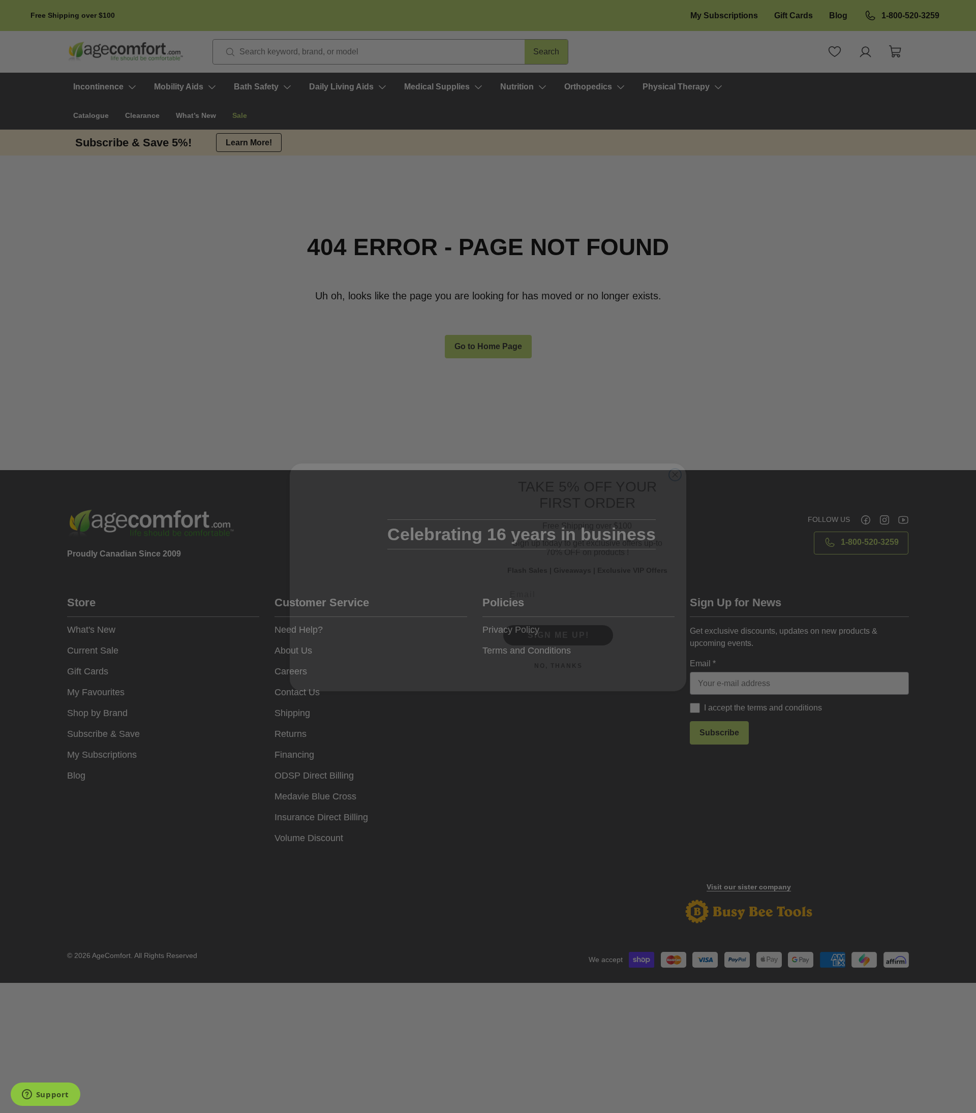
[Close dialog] (675, 436)
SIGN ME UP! (558, 614)
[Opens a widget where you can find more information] (45, 1095)
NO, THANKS (558, 644)
